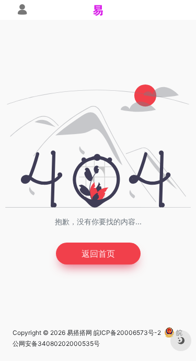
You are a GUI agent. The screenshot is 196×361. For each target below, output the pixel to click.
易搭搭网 (79, 332)
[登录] (22, 11)
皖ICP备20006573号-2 (127, 332)
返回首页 (98, 253)
